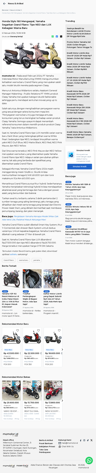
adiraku (13, 254)
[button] (8, 260)
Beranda (5, 10)
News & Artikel (15, 10)
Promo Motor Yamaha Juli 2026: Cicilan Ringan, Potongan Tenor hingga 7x (79, 44)
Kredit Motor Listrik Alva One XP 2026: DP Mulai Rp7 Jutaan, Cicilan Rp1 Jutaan (79, 55)
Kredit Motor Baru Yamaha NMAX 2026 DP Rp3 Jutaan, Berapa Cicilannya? (79, 134)
